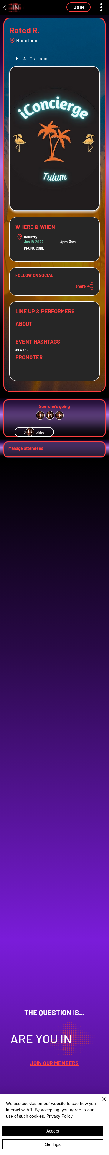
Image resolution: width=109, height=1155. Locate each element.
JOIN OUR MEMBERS (54, 1063)
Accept (52, 1131)
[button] (78, 7)
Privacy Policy (59, 1116)
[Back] (5, 7)
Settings (53, 1144)
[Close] (100, 1102)
